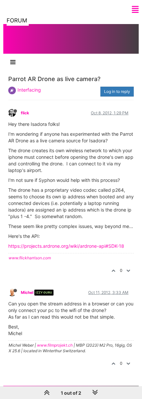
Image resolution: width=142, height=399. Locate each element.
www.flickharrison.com (30, 257)
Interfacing (29, 90)
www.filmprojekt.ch (55, 345)
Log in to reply (117, 91)
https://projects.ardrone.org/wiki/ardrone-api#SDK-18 (66, 246)
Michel (27, 292)
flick (25, 112)
